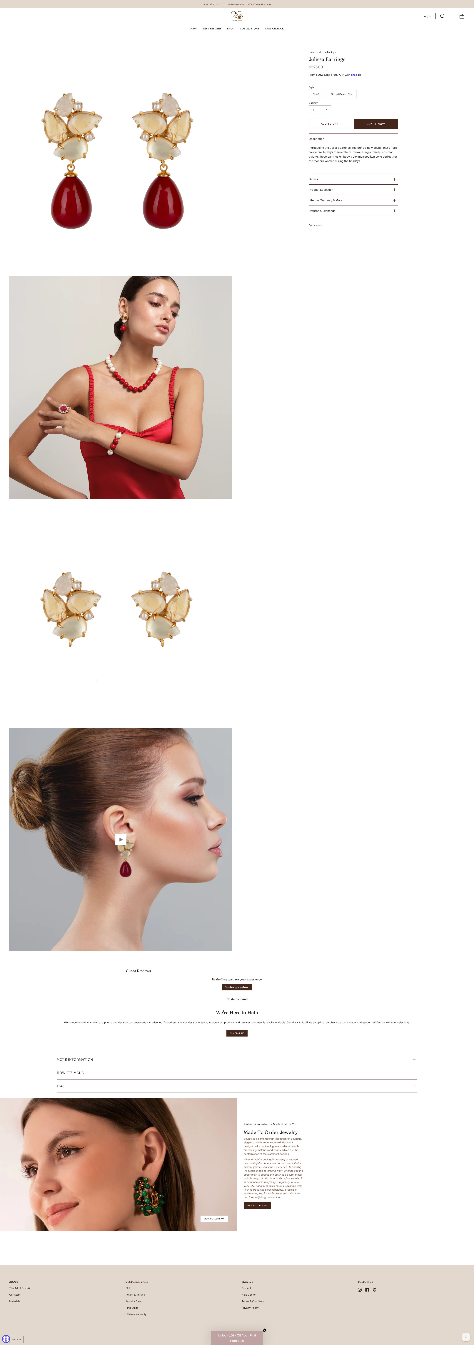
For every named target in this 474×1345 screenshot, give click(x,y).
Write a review (237, 987)
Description (316, 139)
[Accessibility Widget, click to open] (6, 1339)
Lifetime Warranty (136, 1314)
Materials (14, 1301)
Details (313, 179)
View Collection (214, 1219)
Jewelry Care (133, 1301)
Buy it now (376, 123)
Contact (246, 1288)
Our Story (15, 1294)
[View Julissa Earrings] (120, 839)
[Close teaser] (264, 1330)
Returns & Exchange (322, 211)
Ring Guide (132, 1307)
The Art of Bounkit (20, 1288)
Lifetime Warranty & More (326, 200)
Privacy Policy (250, 1307)
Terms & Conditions (253, 1301)
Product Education (321, 189)
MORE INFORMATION (75, 1059)
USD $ (15, 1339)
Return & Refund (135, 1294)
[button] (237, 1338)
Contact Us (237, 1033)
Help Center (249, 1294)
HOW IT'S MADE (70, 1073)
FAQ (60, 1086)
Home (312, 52)
